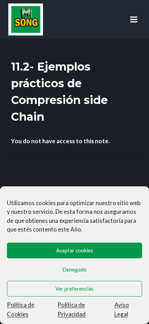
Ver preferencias (74, 288)
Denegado (74, 269)
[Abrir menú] (133, 19)
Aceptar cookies (74, 250)
